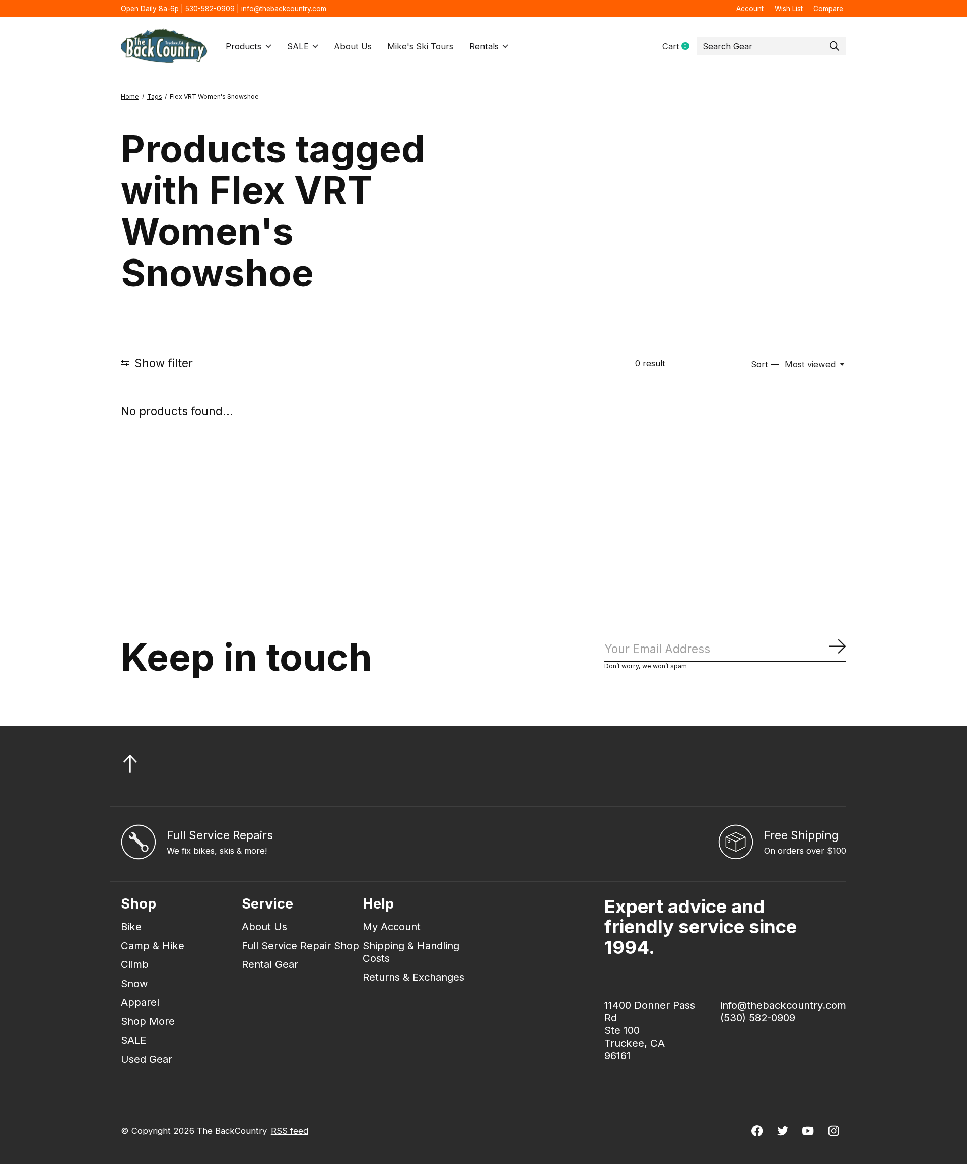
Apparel (140, 1002)
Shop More (148, 1021)
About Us (353, 46)
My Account (392, 926)
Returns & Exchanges (413, 976)
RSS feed (289, 1131)
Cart (679, 46)
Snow (134, 983)
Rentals (484, 46)
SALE (298, 46)
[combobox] (771, 46)
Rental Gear (270, 964)
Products (243, 46)
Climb (135, 964)
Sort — (765, 364)
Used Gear (146, 1059)
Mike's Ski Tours (420, 46)
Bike (131, 926)
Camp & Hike (152, 945)
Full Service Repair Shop (300, 945)
